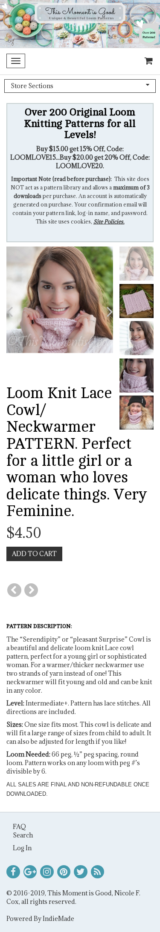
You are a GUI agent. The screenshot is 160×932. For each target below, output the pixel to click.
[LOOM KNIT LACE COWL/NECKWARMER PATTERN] (59, 299)
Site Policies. (109, 221)
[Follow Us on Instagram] (47, 872)
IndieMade (58, 919)
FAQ (19, 827)
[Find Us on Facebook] (13, 872)
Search (23, 835)
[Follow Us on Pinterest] (64, 872)
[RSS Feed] (98, 872)
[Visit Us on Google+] (30, 872)
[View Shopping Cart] (147, 61)
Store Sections (32, 86)
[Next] (31, 590)
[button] (17, 311)
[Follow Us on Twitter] (80, 872)
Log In (22, 848)
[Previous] (14, 590)
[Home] (80, 24)
